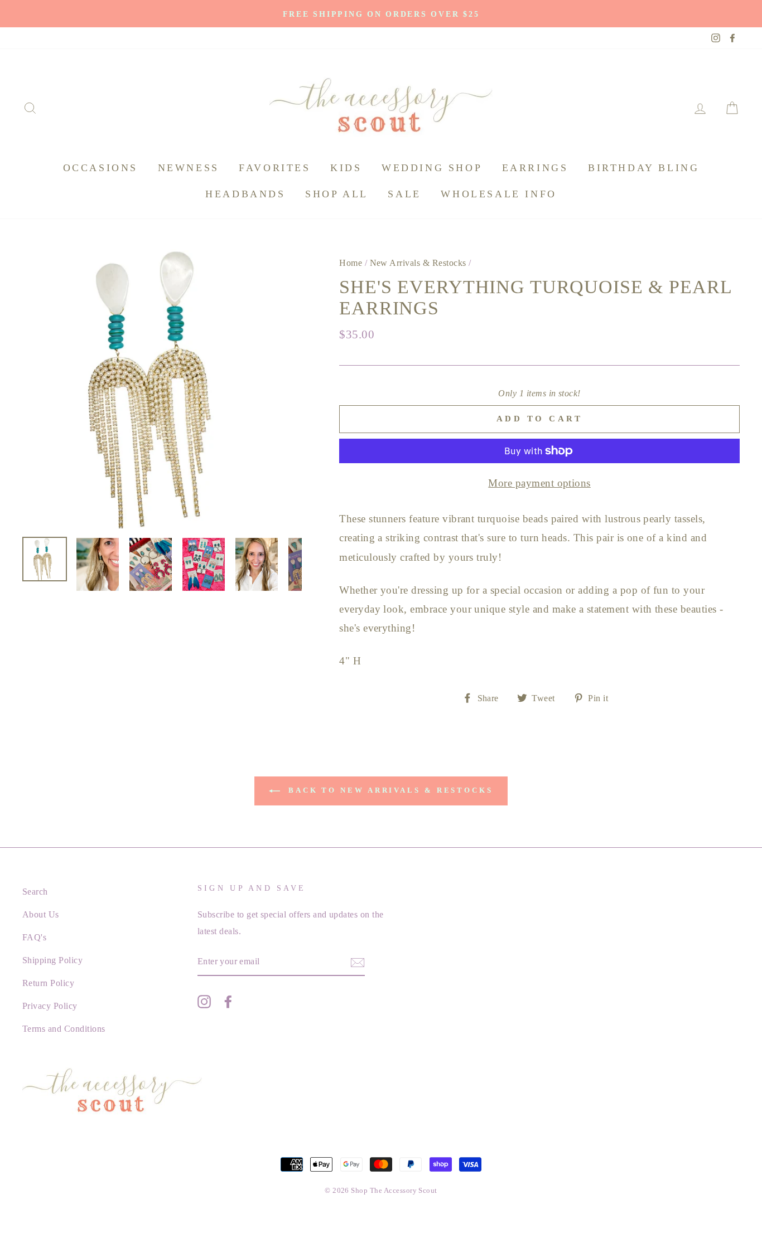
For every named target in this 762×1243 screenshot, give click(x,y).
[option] (381, 14)
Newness (188, 167)
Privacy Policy (50, 1006)
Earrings (535, 167)
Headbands (245, 194)
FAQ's (34, 937)
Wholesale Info (498, 194)
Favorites (274, 167)
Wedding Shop (432, 167)
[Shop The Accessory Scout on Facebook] (228, 1001)
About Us (40, 914)
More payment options (539, 483)
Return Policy (48, 983)
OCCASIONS (100, 167)
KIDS (345, 167)
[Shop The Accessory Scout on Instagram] (204, 1001)
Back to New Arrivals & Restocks (388, 790)
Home (350, 263)
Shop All (336, 194)
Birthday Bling (643, 167)
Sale (404, 194)
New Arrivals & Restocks (418, 263)
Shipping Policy (52, 960)
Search (35, 891)
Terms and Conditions (63, 1028)
